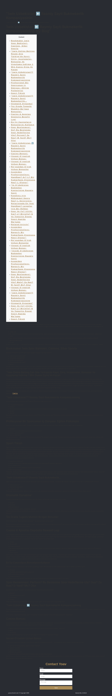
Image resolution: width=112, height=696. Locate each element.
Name (41, 668)
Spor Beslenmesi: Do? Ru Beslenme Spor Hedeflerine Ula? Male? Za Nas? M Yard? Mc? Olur (22, 279)
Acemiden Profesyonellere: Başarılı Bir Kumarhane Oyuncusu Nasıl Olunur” (23, 232)
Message (42, 679)
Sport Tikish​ (18, 93)
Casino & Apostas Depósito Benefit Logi (21, 116)
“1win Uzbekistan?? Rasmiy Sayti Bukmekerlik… (22, 98)
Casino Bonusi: (19, 154)
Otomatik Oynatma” (22, 104)
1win (15, 393)
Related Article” (20, 224)
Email (41, 674)
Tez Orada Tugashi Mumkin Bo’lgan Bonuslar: (21, 109)
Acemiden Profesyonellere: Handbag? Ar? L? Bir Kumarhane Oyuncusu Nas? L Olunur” (23, 177)
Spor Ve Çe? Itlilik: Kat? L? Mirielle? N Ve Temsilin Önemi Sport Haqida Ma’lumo (22, 216)
